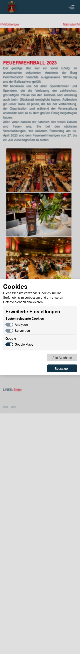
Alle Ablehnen (62, 357)
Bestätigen (62, 368)
